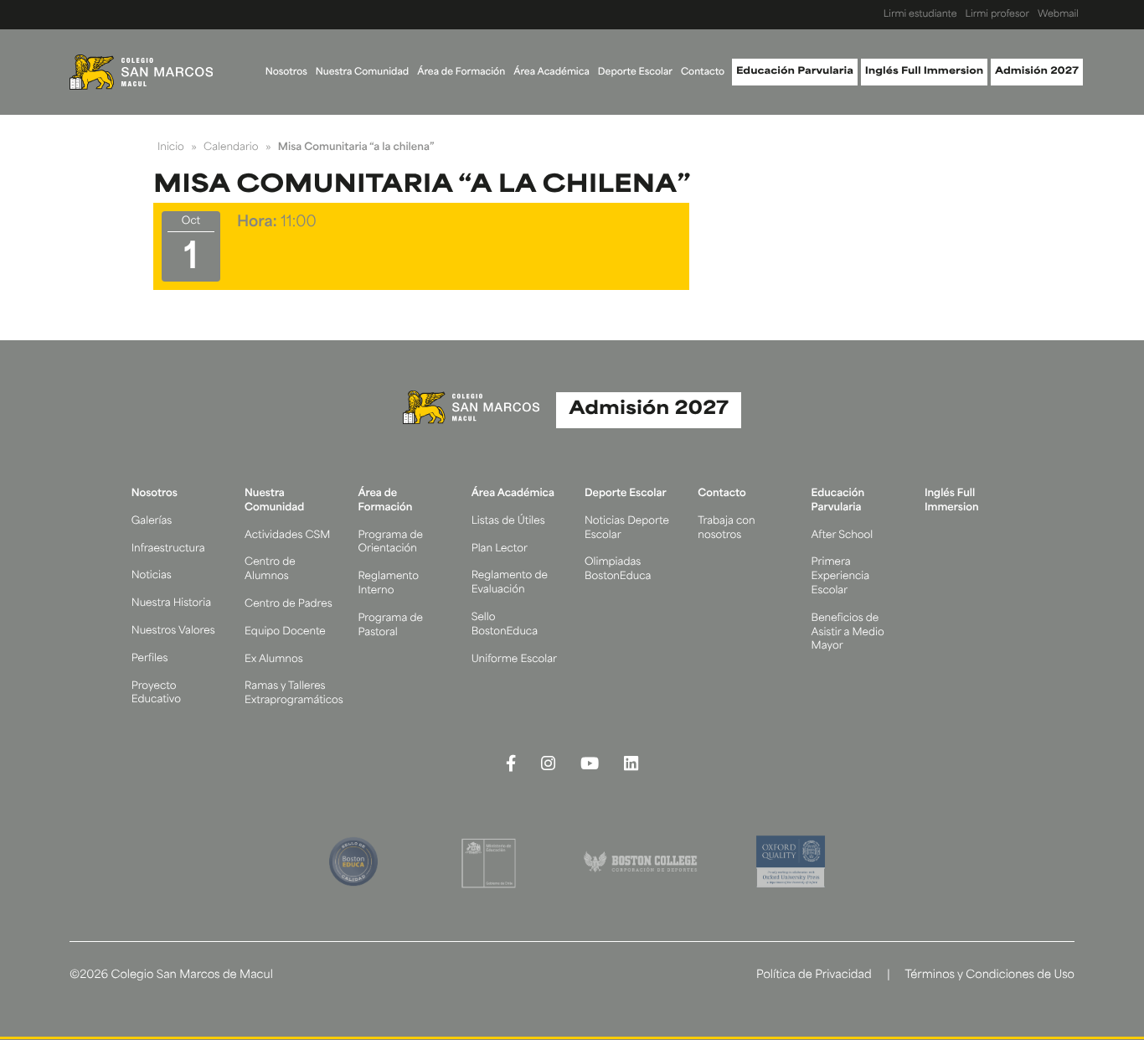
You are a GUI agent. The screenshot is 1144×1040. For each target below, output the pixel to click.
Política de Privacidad (814, 975)
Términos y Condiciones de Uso (989, 975)
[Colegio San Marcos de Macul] (141, 72)
